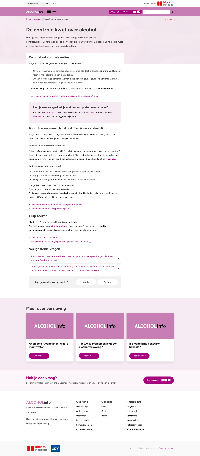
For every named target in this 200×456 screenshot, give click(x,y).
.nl (132, 411)
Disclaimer (81, 415)
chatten (37, 116)
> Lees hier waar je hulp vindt (43, 237)
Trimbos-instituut (166, 448)
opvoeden (134, 425)
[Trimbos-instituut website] (37, 448)
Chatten (105, 411)
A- (53, 3)
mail (92, 112)
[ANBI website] (56, 448)
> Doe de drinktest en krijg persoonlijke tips (50, 208)
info (131, 406)
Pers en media (82, 420)
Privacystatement (84, 425)
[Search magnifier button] (172, 12)
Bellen (104, 406)
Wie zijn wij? (82, 406)
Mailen (104, 415)
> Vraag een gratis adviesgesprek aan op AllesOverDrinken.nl (58, 241)
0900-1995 (120, 12)
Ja (88, 282)
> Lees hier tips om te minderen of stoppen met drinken (56, 204)
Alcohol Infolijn (51, 112)
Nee (109, 282)
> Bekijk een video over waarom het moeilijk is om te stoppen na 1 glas (63, 96)
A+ (56, 3)
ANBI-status (82, 411)
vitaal (133, 420)
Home (28, 19)
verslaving (37, 19)
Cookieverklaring (84, 429)
